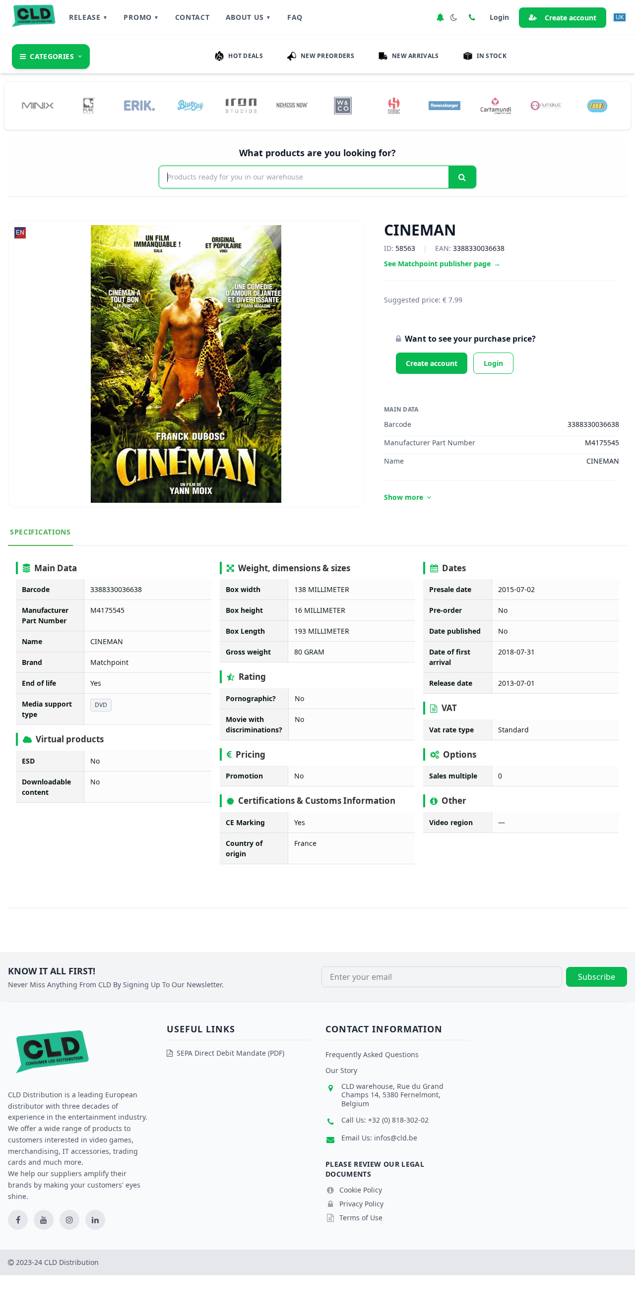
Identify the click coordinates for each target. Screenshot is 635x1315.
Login (493, 363)
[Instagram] (69, 1220)
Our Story (341, 1070)
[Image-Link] (38, 106)
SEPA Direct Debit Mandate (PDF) (230, 1053)
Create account (570, 17)
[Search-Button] (462, 177)
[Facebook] (18, 1220)
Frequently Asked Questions (372, 1054)
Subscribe (596, 976)
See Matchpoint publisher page (442, 263)
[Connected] (440, 17)
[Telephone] (472, 17)
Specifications (40, 532)
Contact (192, 17)
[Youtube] (44, 1220)
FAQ (295, 17)
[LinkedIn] (95, 1220)
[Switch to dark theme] (454, 17)
